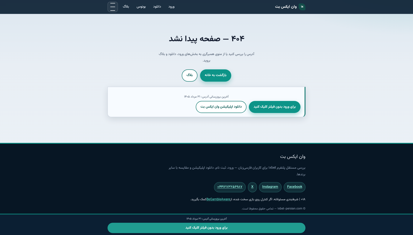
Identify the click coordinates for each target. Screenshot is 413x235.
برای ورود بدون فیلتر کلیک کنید (275, 107)
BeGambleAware (218, 199)
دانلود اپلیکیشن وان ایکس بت (221, 107)
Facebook (294, 187)
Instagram (270, 187)
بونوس (141, 6)
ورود (171, 6)
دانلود (157, 6)
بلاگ (126, 6)
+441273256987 (229, 187)
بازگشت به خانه (216, 75)
